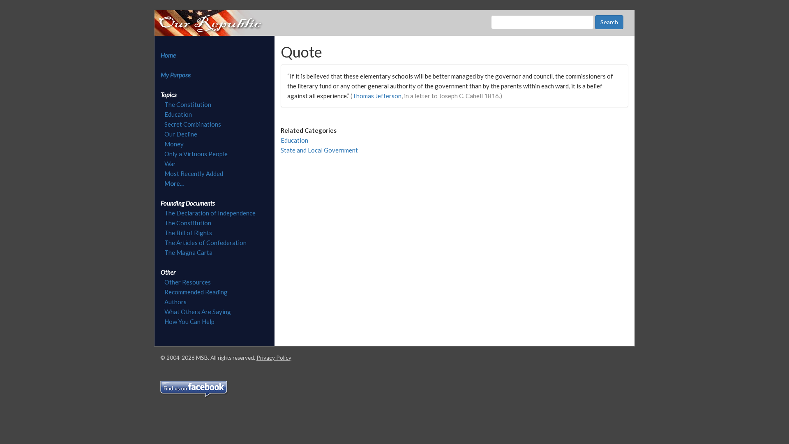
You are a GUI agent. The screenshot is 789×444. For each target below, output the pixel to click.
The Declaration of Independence (210, 213)
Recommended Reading (196, 292)
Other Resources (187, 282)
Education (178, 114)
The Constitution (187, 104)
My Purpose (176, 75)
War (170, 163)
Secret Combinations (192, 124)
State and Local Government (319, 150)
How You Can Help (189, 321)
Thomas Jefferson (376, 95)
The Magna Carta (188, 252)
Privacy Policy (273, 357)
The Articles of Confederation (205, 242)
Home (168, 55)
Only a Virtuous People (196, 153)
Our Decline (180, 134)
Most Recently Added (193, 173)
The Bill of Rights (188, 232)
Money (174, 144)
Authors (175, 301)
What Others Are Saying (197, 311)
